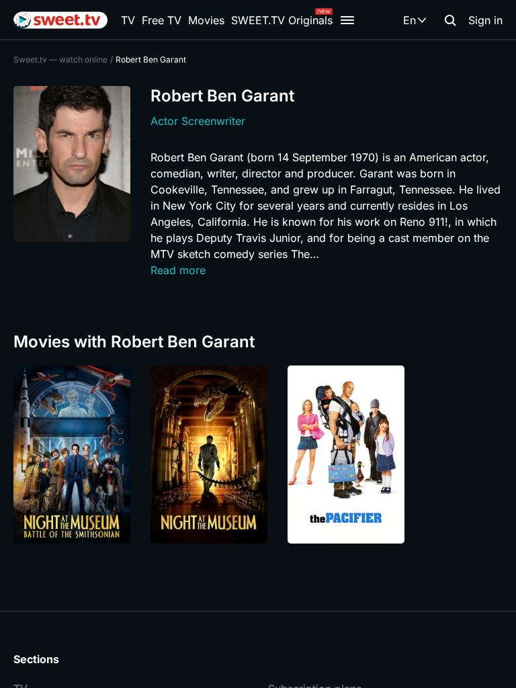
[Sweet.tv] (60, 20)
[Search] (450, 20)
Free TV (161, 20)
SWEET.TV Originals (282, 20)
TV (128, 20)
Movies (206, 20)
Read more (178, 270)
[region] (258, 455)
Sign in (485, 20)
